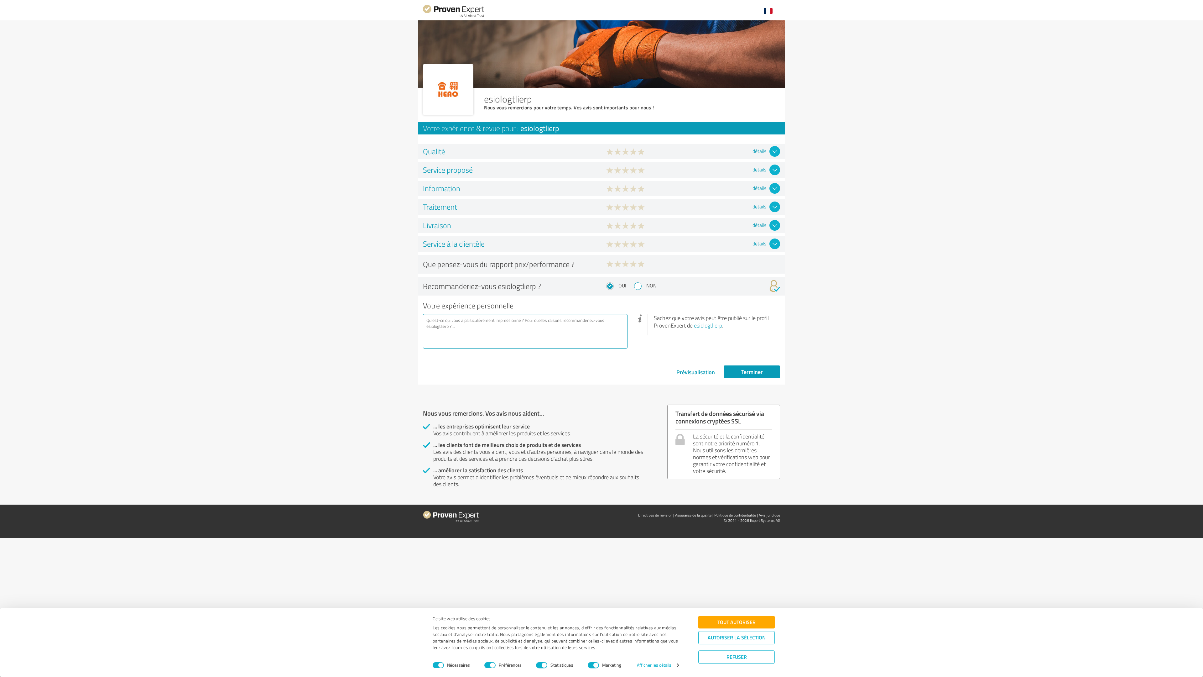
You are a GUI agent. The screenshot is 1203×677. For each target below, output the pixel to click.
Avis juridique (769, 515)
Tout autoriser (736, 622)
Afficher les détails (654, 665)
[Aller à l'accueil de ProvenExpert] (453, 16)
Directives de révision (655, 515)
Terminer (752, 372)
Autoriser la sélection (737, 637)
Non (651, 285)
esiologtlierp (708, 325)
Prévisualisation (695, 372)
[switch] (490, 665)
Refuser (736, 656)
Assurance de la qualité (693, 515)
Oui (622, 285)
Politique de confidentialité (735, 515)
